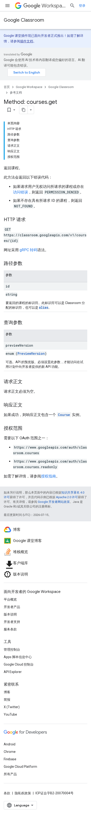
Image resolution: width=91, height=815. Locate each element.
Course (64, 415)
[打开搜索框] (72, 5)
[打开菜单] (7, 5)
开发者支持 (12, 622)
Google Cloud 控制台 (19, 664)
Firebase (10, 759)
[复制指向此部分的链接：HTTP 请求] (30, 220)
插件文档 (26, 41)
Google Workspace (29, 87)
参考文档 (16, 92)
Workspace (54, 6)
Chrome (10, 752)
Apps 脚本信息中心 (18, 657)
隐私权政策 (23, 793)
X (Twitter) (12, 707)
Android (9, 744)
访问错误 (20, 192)
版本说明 (10, 614)
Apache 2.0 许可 (67, 497)
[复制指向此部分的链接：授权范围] (27, 428)
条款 (7, 793)
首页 (7, 87)
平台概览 (10, 599)
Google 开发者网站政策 (54, 502)
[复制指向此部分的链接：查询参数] (27, 323)
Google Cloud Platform (20, 766)
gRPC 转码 (28, 250)
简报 (7, 699)
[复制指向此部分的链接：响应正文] (27, 405)
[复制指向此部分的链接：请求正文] (27, 382)
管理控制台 (12, 649)
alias (43, 307)
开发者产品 (12, 607)
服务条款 (10, 629)
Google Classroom (24, 20)
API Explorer (13, 672)
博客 (7, 692)
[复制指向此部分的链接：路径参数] (27, 264)
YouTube (10, 714)
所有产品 (10, 774)
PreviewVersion (31, 353)
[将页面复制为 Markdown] (23, 110)
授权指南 (48, 476)
